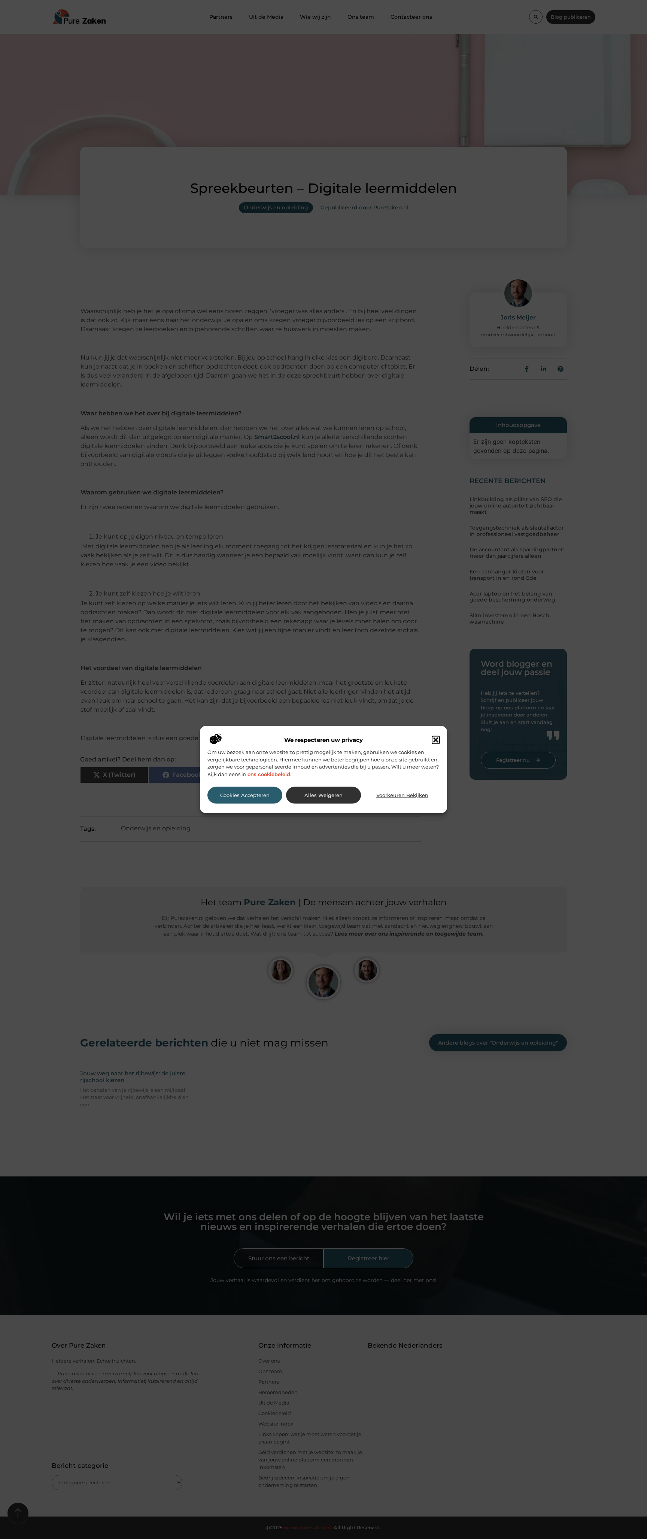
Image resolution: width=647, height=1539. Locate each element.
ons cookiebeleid (268, 774)
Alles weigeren (323, 795)
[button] (436, 740)
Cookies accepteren (245, 795)
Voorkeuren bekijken (402, 795)
